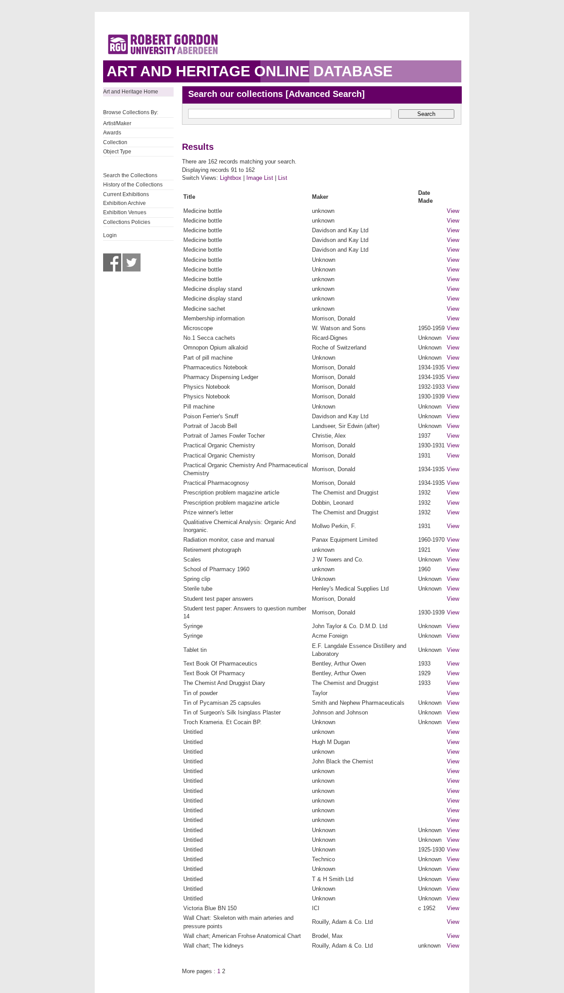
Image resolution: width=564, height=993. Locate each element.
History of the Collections (133, 185)
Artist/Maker (117, 123)
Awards (112, 133)
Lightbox (230, 178)
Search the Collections (130, 175)
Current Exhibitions (126, 194)
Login (110, 235)
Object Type (117, 152)
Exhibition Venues (124, 212)
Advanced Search (325, 94)
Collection (115, 142)
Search (426, 114)
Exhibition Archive (124, 203)
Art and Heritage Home (130, 92)
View (453, 211)
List (282, 178)
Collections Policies (126, 222)
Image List (259, 178)
